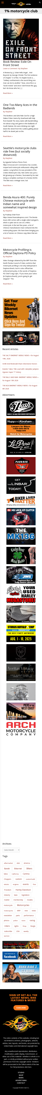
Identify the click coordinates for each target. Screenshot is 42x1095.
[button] (40, 2)
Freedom (7, 890)
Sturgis (32, 926)
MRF (19, 911)
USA (17, 931)
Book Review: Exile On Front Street (17, 63)
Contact (21, 1083)
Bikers (29, 868)
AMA (18, 863)
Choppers (7, 879)
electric (6, 884)
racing (32, 920)
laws (16, 895)
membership (18, 900)
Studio (21, 1072)
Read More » (8, 93)
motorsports (8, 911)
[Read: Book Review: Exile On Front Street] (21, 39)
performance (29, 915)
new (26, 911)
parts (18, 915)
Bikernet (18, 868)
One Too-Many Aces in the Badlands (20, 106)
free (34, 884)
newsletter (8, 915)
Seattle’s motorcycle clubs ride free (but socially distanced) (19, 151)
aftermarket (8, 863)
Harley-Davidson (23, 889)
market (6, 900)
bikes (6, 874)
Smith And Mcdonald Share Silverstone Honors (20, 364)
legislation (25, 895)
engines (16, 884)
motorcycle (8, 905)
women (6, 936)
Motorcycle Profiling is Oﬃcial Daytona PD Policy (19, 251)
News (21, 1077)
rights (16, 926)
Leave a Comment (10, 68)
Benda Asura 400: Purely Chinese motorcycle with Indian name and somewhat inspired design (20, 202)
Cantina (26, 874)
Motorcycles (23, 905)
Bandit (7, 868)
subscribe (8, 931)
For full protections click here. (21, 1067)
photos (6, 920)
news (34, 910)
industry (7, 895)
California (15, 874)
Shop (24, 926)
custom (19, 879)
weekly (26, 931)
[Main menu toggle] (2, 2)
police (15, 920)
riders (7, 926)
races (23, 920)
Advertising (21, 1080)
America (27, 863)
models (30, 900)
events (26, 884)
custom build (30, 879)
